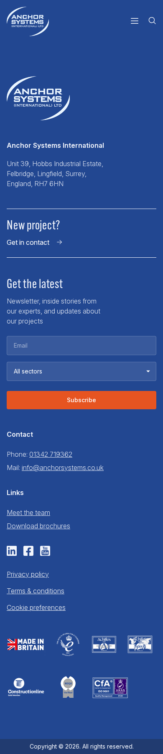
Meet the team (28, 512)
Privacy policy (28, 574)
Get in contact (28, 242)
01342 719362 (50, 454)
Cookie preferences (36, 607)
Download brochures (38, 526)
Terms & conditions (35, 591)
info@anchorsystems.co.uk (63, 467)
